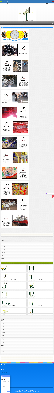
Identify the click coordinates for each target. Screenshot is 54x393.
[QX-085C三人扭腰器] (32, 277)
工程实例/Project (4, 379)
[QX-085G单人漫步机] (4, 295)
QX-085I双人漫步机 (13, 305)
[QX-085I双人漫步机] (6, 303)
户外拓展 (2, 255)
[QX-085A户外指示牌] (31, 269)
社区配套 (27, 336)
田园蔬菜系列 (3, 252)
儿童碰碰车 (2, 351)
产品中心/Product (4, 377)
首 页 (20, 3)
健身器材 (27, 262)
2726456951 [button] (27, 359)
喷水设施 (2, 261)
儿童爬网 (2, 256)
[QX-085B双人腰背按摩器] (5, 277)
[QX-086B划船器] (5, 312)
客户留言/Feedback (4, 384)
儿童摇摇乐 (2, 339)
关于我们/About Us (4, 375)
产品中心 (34, 3)
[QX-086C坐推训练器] (31, 312)
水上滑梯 (2, 259)
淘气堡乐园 (27, 345)
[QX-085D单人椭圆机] (4, 286)
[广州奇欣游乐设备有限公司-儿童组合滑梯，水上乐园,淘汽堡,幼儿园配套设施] (5, 1)
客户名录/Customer (4, 381)
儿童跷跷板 (2, 341)
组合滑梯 (27, 242)
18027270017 (3, 364)
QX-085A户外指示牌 (40, 270)
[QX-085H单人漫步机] (32, 295)
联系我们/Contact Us (4, 386)
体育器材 (2, 342)
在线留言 (3, 369)
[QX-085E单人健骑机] (4, 269)
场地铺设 (2, 352)
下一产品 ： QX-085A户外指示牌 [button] (5, 235)
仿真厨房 (2, 335)
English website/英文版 (4, 372)
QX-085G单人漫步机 (13, 296)
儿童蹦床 (2, 348)
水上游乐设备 (27, 258)
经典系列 (2, 243)
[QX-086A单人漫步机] (31, 303)
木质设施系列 (2, 319)
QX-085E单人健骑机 (13, 270)
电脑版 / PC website (4, 388)
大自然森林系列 (3, 246)
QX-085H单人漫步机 (40, 296)
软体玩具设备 (3, 332)
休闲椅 (2, 338)
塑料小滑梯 (2, 329)
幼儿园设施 (27, 320)
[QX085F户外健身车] (32, 286)
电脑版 (38, 391)
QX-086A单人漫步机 (40, 305)
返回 (7, 3)
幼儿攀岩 (2, 326)
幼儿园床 (2, 323)
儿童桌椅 (2, 322)
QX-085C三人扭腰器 (40, 279)
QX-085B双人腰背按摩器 (13, 279)
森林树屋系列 (3, 249)
